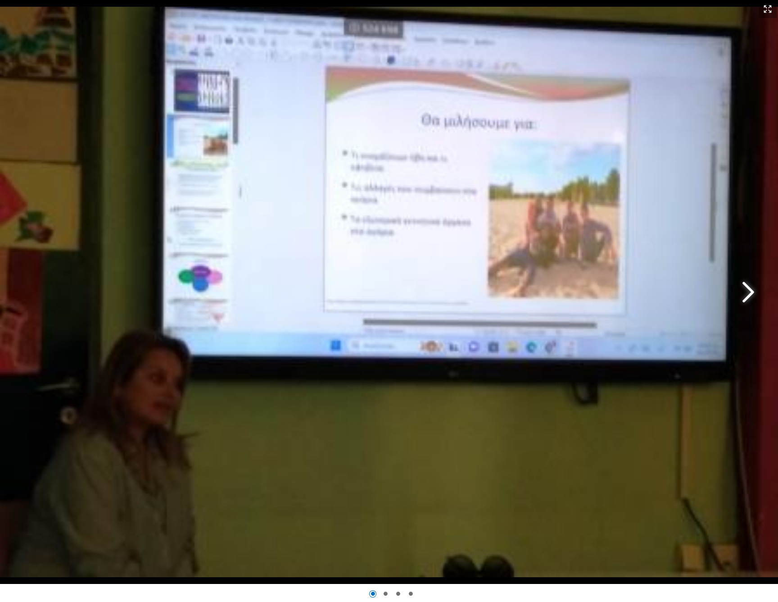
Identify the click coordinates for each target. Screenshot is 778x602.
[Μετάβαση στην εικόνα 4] (410, 593)
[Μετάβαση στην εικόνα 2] (385, 593)
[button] (768, 9)
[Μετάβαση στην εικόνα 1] (372, 593)
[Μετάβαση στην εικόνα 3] (398, 593)
